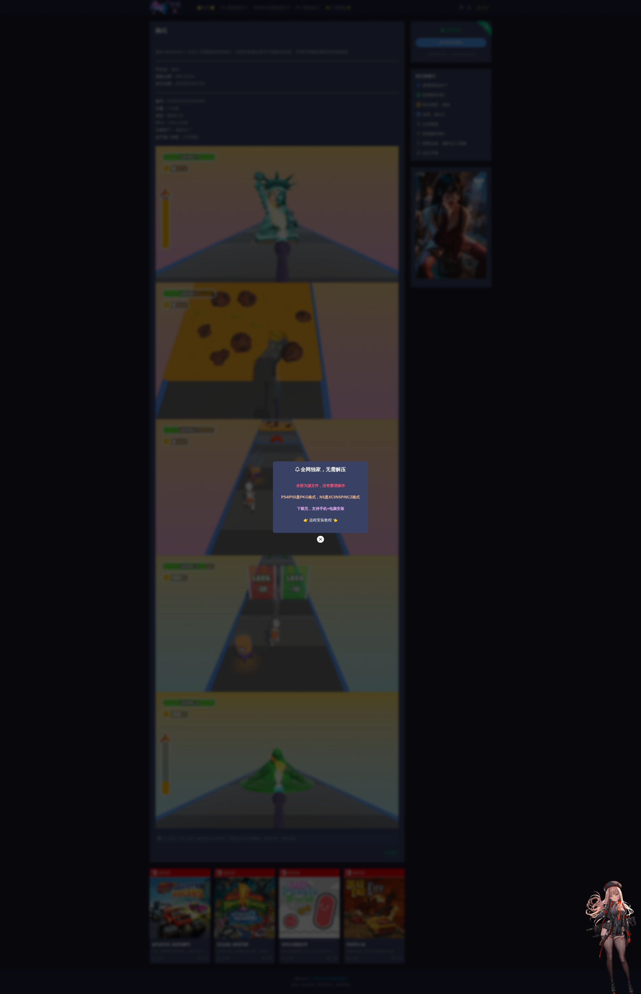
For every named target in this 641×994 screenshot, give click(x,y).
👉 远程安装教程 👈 (320, 520)
